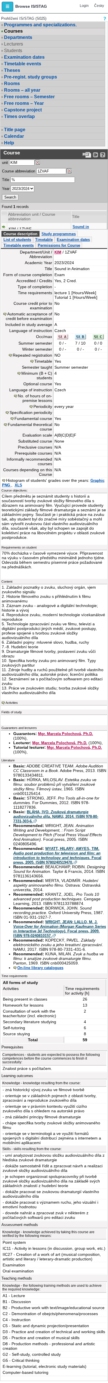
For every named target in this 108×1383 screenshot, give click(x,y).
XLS (18, 485)
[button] (7, 6)
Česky (99, 6)
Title (5, 180)
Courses (13, 31)
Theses (12, 70)
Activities (11, 702)
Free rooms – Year (24, 103)
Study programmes (58, 234)
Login (84, 6)
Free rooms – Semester (29, 96)
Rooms (12, 83)
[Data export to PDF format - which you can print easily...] (86, 155)
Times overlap (19, 116)
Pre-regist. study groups (30, 76)
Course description (20, 234)
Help (9, 142)
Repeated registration (32, 355)
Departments (18, 37)
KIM (57, 252)
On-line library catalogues (40, 968)
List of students (17, 239)
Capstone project (23, 109)
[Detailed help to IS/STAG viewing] (103, 155)
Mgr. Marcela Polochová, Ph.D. (65, 734)
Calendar (14, 136)
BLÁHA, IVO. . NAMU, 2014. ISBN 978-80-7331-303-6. (55, 816)
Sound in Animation (82, 229)
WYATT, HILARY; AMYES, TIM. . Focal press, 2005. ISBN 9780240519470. (57, 855)
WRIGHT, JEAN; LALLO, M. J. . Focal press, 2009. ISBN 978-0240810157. (59, 929)
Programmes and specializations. (40, 24)
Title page (14, 129)
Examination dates (24, 57)
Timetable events (22, 63)
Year (6, 188)
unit (5, 162)
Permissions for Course (59, 245)
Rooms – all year (22, 90)
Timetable (44, 239)
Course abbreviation (18, 171)
